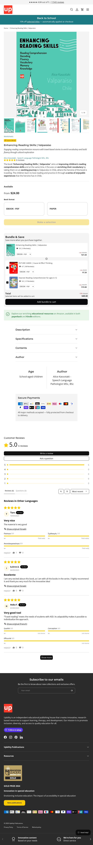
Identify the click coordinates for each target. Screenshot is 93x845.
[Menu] (87, 9)
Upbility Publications (16, 823)
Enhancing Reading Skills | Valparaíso (23, 28)
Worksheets (8, 136)
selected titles (33, 21)
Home (6, 28)
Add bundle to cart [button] (46, 301)
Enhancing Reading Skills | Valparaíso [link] (31, 245)
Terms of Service (22, 827)
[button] (82, 9)
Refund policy (36, 827)
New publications (14, 803)
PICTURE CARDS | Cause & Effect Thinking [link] (35, 263)
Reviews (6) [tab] (9, 491)
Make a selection (46, 222)
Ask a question (46, 458)
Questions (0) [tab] (21, 491)
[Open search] (61, 491)
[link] (10, 250)
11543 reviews (57, 2)
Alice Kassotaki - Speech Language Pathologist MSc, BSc (26, 158)
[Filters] (67, 491)
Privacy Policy (8, 827)
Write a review (46, 453)
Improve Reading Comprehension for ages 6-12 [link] (38, 278)
